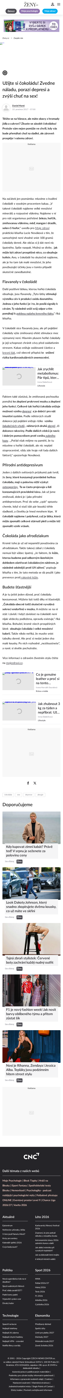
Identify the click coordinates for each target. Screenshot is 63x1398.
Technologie (10, 1315)
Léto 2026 (42, 1217)
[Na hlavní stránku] (31, 4)
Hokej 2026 (40, 1288)
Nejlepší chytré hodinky (12, 1337)
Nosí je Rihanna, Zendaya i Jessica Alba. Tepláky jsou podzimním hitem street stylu (31, 1070)
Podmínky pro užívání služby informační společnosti (31, 1376)
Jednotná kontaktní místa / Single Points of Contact (31, 1387)
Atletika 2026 (41, 1300)
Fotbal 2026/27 (42, 1283)
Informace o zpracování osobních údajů (26, 1379)
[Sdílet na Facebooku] (28, 783)
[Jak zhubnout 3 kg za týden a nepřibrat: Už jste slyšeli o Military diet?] (19, 712)
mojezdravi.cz (14, 663)
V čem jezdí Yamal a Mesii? (13, 1234)
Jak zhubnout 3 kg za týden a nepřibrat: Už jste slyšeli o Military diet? (49, 708)
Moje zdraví (42, 228)
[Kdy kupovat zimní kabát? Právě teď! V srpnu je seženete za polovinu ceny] (31, 828)
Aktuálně (8, 1217)
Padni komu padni (10, 1295)
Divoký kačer (8, 1303)
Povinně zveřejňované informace (38, 1390)
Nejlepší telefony (9, 1329)
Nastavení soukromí (21, 1383)
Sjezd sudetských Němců (13, 1286)
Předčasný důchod (43, 1324)
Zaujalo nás (18, 38)
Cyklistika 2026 (42, 1305)
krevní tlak (8, 352)
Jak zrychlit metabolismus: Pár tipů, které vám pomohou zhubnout (48, 374)
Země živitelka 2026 (44, 1346)
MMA (37, 1279)
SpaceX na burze (9, 1324)
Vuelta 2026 (20, 1205)
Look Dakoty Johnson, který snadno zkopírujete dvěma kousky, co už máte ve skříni (31, 907)
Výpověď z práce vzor (11, 1299)
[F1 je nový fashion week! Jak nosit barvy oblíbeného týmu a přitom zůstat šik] (31, 990)
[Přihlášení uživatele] (53, 4)
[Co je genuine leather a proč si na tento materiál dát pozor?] (18, 682)
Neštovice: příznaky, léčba (13, 1230)
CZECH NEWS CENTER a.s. (43, 1359)
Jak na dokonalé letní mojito (47, 1255)
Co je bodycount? (9, 1247)
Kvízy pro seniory (9, 1239)
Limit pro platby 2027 (44, 1333)
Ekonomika (42, 1315)
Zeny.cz (5, 38)
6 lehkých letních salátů (45, 1259)
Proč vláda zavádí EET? (12, 1291)
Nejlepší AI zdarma (10, 1333)
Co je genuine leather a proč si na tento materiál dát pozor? (47, 679)
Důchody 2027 (41, 1337)
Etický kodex (16, 1390)
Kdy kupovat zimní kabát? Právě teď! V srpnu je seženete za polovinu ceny (29, 851)
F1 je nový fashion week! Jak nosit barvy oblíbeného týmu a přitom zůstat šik (31, 1014)
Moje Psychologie (12, 1181)
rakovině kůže (29, 577)
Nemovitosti (18, 1190)
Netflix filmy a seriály (11, 1346)
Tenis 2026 (40, 1292)
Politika (7, 1270)
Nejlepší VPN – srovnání (13, 1341)
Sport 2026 (42, 1270)
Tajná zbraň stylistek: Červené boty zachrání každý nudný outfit (29, 960)
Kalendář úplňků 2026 (12, 1243)
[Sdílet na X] (34, 783)
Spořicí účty (40, 1329)
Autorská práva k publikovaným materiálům (31, 1372)
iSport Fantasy (19, 1185)
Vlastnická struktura (40, 1383)
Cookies (48, 1379)
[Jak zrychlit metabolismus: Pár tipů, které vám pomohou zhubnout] (19, 377)
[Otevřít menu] (59, 4)
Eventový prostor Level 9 (26, 1200)
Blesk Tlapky (30, 1181)
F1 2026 (39, 1296)
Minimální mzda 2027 (44, 1341)
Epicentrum (7, 1226)
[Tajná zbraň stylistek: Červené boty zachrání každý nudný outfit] (31, 939)
